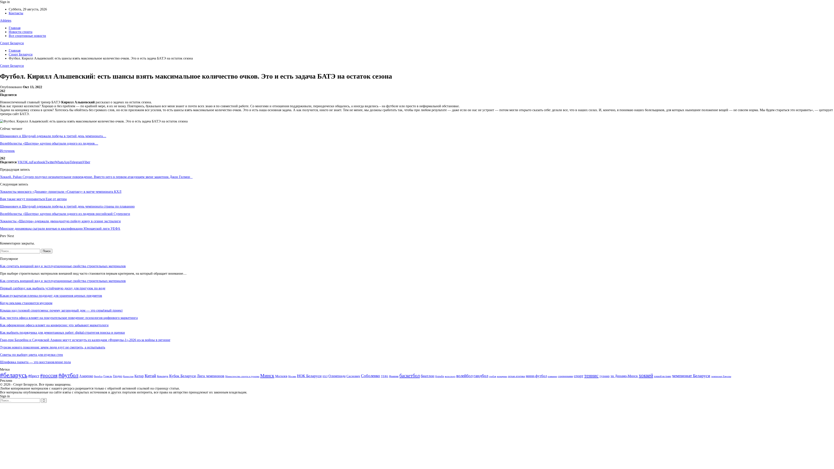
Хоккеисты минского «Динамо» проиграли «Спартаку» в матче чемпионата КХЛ (60, 191)
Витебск (98, 376)
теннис (591, 375)
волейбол (464, 375)
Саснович (353, 376)
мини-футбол (536, 376)
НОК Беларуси (309, 376)
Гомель (107, 376)
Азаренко (86, 376)
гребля (492, 376)
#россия (49, 375)
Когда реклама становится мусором (26, 303)
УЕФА (384, 376)
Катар (139, 376)
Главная (14, 28)
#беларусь (13, 375)
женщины (502, 376)
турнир (604, 376)
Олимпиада (337, 376)
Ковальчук (162, 376)
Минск (267, 375)
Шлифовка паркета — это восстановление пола (35, 362)
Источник (7, 151)
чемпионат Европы (721, 376)
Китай (150, 375)
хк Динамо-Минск (624, 376)
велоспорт (450, 376)
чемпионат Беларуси (691, 375)
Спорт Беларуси (12, 43)
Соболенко (370, 375)
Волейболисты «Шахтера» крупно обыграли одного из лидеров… (49, 143)
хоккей (646, 375)
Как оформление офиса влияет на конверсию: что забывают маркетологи (54, 325)
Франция (394, 376)
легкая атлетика (516, 376)
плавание (552, 376)
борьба (439, 376)
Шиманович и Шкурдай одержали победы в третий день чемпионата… (53, 136)
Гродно (117, 376)
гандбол (480, 375)
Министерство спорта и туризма (242, 376)
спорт (578, 376)
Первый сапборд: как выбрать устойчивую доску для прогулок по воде (52, 288)
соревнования (565, 376)
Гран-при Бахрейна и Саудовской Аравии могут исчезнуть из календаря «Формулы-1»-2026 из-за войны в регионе (85, 340)
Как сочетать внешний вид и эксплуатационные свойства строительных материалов (63, 266)
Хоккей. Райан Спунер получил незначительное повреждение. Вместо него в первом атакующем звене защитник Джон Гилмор (96, 177)
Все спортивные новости (27, 36)
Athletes (5, 20)
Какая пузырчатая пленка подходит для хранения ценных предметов (51, 295)
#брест (33, 376)
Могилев (281, 376)
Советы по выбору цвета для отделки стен (31, 355)
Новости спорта (20, 32)
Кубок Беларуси (182, 376)
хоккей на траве (662, 376)
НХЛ (325, 376)
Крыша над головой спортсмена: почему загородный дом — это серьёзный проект (61, 310)
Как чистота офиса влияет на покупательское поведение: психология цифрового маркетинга (69, 318)
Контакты (16, 13)
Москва (292, 376)
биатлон (427, 376)
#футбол (68, 375)
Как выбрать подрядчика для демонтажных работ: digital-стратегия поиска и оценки (62, 332)
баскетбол (409, 375)
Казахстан (128, 376)
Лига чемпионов (210, 376)
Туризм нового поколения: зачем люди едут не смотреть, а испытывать (52, 347)
